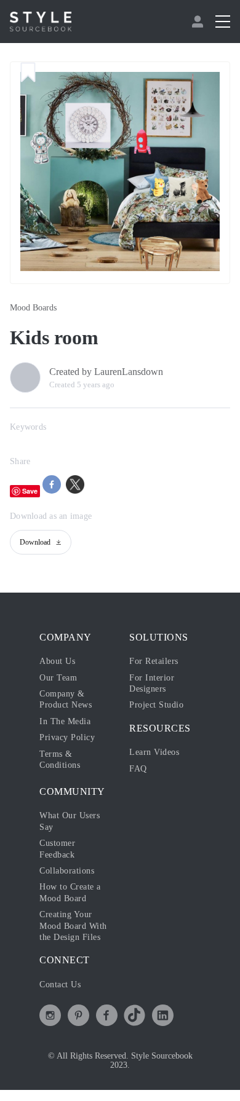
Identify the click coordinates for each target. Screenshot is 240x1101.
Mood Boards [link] (36, 308)
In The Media (67, 721)
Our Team (60, 677)
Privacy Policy (70, 737)
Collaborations (70, 870)
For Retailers (156, 661)
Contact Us (63, 995)
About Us (59, 661)
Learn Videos (157, 752)
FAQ (137, 768)
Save (30, 490)
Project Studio (159, 704)
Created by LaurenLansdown (115, 371)
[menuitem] (199, 21)
